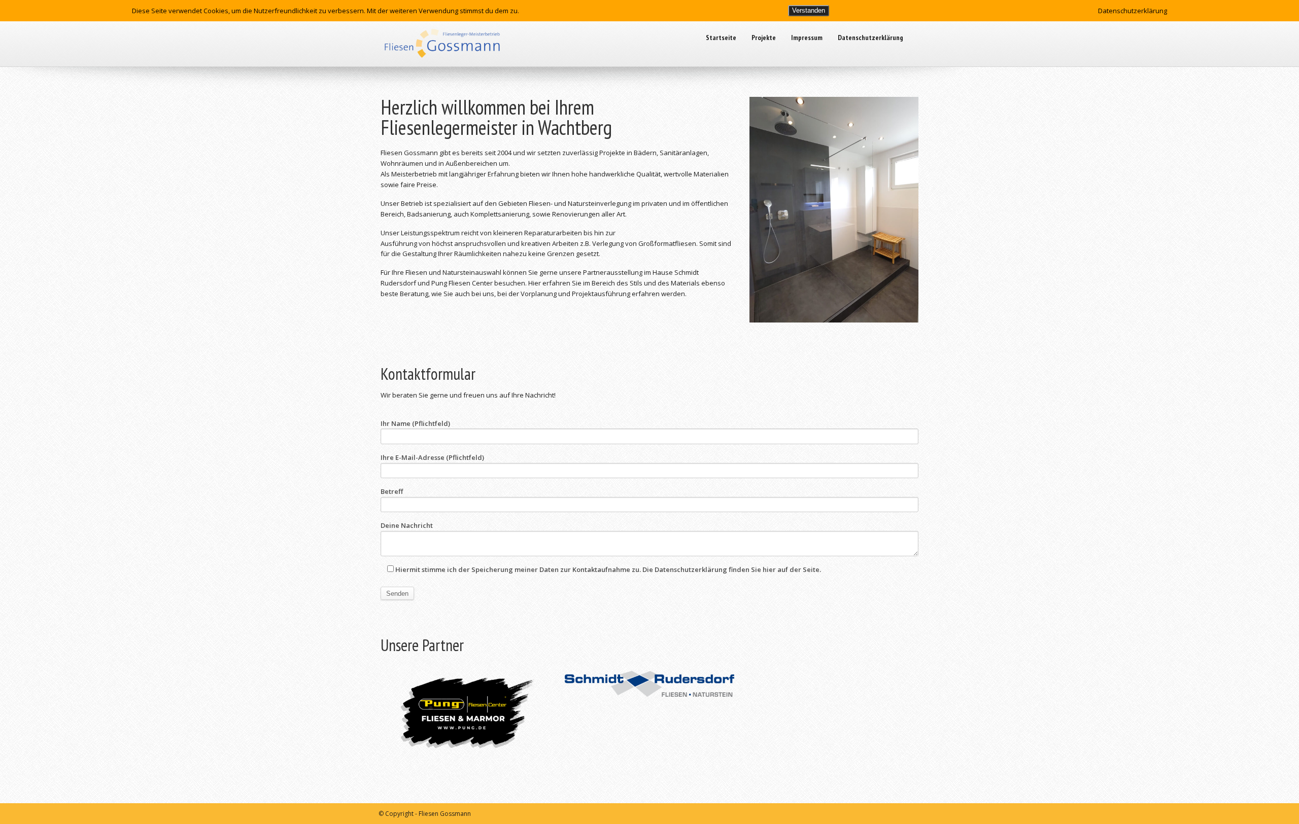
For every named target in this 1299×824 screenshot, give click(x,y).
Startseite (721, 37)
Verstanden (808, 10)
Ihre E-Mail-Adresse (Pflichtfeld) (432, 457)
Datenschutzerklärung (870, 37)
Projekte (763, 37)
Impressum (807, 37)
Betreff (392, 491)
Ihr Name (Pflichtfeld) (415, 423)
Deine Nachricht (407, 525)
